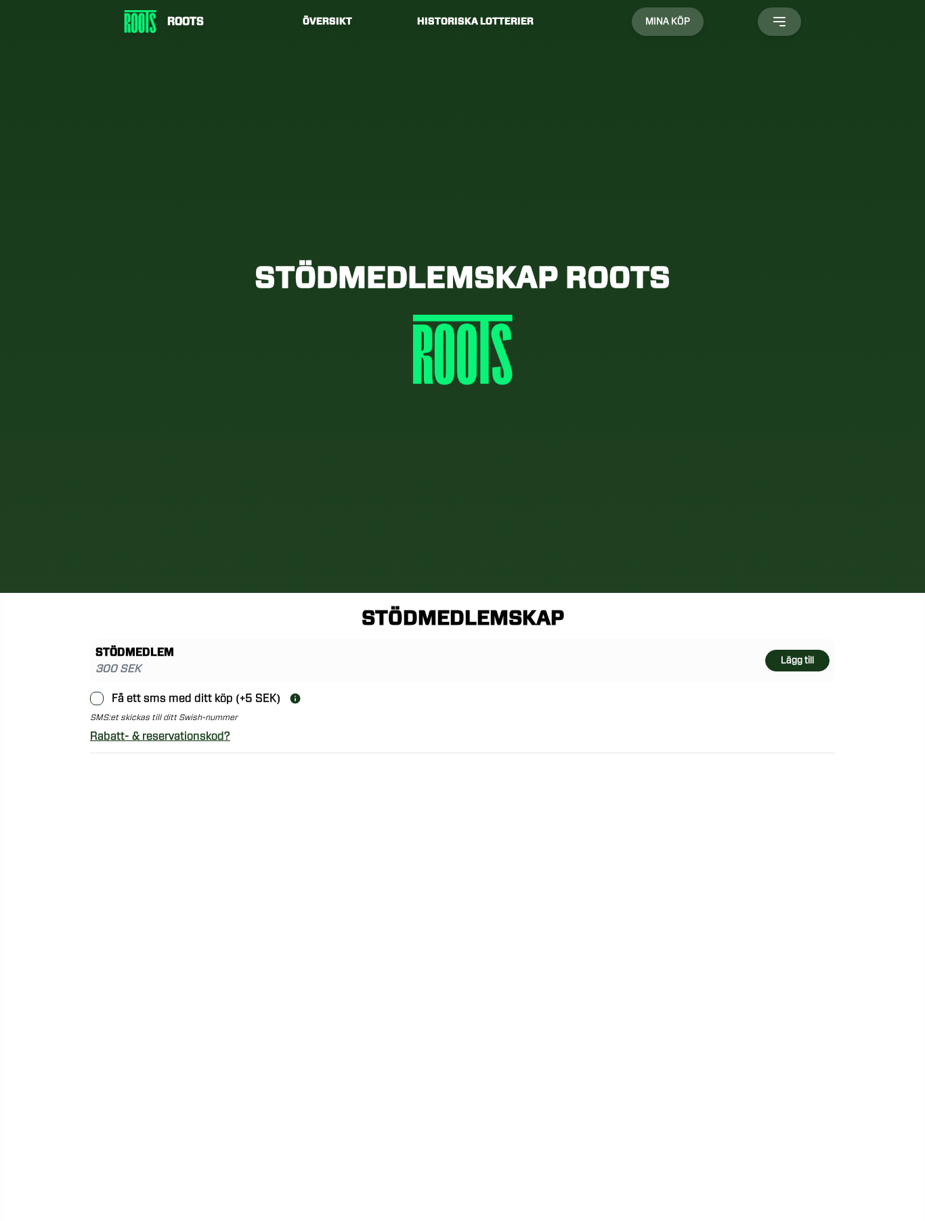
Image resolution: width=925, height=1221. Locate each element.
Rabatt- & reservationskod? (160, 736)
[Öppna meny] (779, 21)
